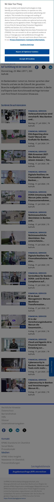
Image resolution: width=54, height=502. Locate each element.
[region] (27, 32)
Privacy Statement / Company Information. (27, 40)
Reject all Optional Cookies (27, 52)
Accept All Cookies (27, 59)
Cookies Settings (27, 44)
